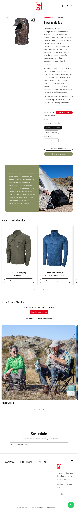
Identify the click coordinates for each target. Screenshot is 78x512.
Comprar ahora (58, 154)
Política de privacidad (54, 508)
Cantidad (47, 137)
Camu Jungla (51, 132)
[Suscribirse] (66, 445)
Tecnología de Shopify (38, 508)
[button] (4, 6)
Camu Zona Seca (53, 128)
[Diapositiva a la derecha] (43, 289)
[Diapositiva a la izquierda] (34, 289)
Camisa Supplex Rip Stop (19, 273)
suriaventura (26, 508)
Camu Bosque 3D (54, 123)
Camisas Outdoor (8, 403)
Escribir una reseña (39, 312)
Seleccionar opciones (19, 281)
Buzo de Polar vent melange (55, 273)
